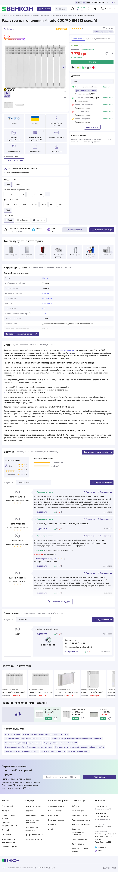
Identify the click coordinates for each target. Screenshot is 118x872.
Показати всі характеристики (18, 334)
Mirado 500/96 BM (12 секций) (40, 692)
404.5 (25, 204)
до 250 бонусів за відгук (103, 32)
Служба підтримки (33, 839)
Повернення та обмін (34, 815)
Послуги (52, 825)
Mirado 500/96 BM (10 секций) (13, 692)
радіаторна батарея (12, 734)
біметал (45, 293)
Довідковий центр (56, 806)
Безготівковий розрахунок (31, 828)
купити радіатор (67, 350)
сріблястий (24, 220)
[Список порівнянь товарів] (95, 9)
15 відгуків (110, 28)
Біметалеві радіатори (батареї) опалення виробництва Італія (28, 747)
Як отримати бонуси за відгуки (98, 452)
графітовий (40, 220)
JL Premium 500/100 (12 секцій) (104, 711)
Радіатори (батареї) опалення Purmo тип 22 (21, 751)
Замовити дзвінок (75, 230)
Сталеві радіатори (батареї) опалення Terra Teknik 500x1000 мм (76, 739)
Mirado (14, 123)
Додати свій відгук (103, 483)
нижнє (17, 184)
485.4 (34, 204)
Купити (92, 62)
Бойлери (75, 806)
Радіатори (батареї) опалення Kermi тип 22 (60, 743)
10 (41, 194)
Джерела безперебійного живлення (79, 832)
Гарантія (29, 811)
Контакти (6, 811)
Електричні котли (79, 839)
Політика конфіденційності (9, 824)
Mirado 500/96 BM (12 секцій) (52, 711)
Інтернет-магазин (8, 15)
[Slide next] (64, 67)
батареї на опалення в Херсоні (53, 751)
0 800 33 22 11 (99, 2)
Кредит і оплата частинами (32, 821)
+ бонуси (76, 57)
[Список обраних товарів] (89, 9)
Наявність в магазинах (87, 91)
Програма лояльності (34, 835)
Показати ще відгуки (61, 602)
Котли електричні (11, 255)
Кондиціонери (78, 811)
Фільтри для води (79, 815)
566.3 (43, 204)
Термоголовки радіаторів (59, 256)
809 (60, 204)
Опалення (27, 15)
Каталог (46, 9)
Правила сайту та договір (10, 816)
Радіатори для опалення (40, 15)
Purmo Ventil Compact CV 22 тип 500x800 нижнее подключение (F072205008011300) (67, 692)
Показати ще (91, 127)
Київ (79, 2)
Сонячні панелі (78, 844)
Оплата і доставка (33, 806)
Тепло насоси (106, 255)
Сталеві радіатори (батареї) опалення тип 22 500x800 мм (27, 739)
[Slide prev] (6, 67)
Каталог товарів (55, 811)
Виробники (53, 815)
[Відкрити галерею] (65, 96)
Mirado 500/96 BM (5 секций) (92, 692)
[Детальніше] (43, 131)
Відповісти (42, 512)
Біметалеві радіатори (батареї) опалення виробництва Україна (79, 747)
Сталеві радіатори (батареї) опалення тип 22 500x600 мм (45, 734)
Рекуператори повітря (81, 820)
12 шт (44, 313)
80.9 (7, 204)
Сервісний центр (9, 847)
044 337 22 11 (101, 813)
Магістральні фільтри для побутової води (91, 256)
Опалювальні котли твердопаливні (43, 256)
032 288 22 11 (102, 816)
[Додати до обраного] (106, 53)
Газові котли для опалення (27, 256)
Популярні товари (56, 820)
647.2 (52, 204)
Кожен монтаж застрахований (8, 840)
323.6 (16, 204)
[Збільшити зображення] (65, 92)
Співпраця (6, 835)
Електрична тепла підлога (80, 849)
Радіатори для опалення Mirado (61, 15)
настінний (47, 303)
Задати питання (104, 620)
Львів (87, 2)
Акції (50, 829)
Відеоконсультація (103, 230)
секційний (47, 298)
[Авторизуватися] (72, 9)
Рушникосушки (75, 255)
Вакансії (5, 830)
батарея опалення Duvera (78, 751)
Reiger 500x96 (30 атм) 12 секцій (79, 711)
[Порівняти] (112, 53)
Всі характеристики (15, 160)
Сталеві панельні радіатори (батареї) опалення (23, 743)
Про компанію (8, 806)
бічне (44, 308)
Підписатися (99, 777)
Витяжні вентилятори (81, 825)
